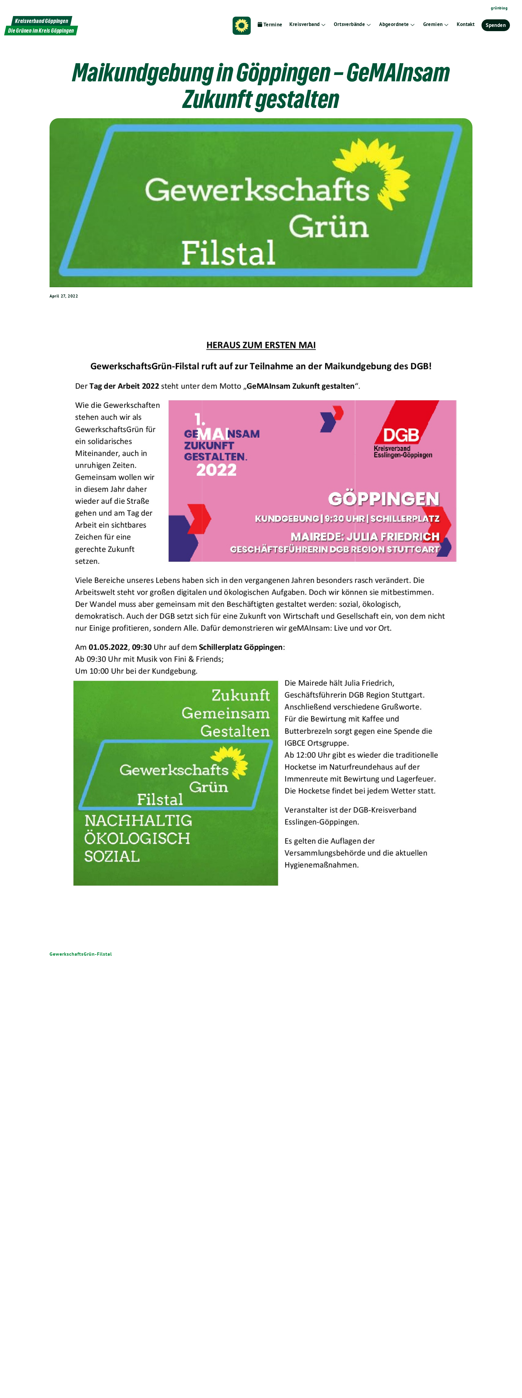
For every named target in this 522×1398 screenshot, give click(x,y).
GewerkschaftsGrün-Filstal (81, 954)
